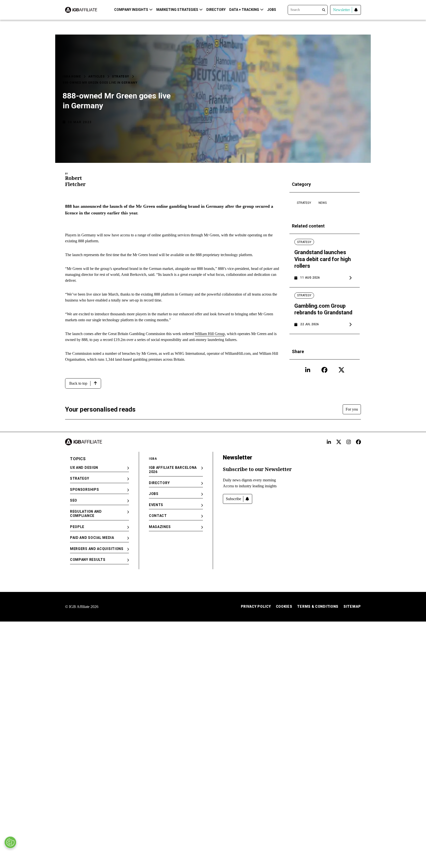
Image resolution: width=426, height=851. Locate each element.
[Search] (308, 9)
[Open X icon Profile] (341, 370)
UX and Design (84, 468)
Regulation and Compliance (86, 514)
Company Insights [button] (131, 10)
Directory (216, 10)
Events (156, 505)
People (77, 527)
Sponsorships (84, 490)
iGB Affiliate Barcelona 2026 (173, 470)
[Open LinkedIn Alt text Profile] (328, 441)
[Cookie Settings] (10, 842)
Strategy (120, 76)
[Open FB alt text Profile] (358, 441)
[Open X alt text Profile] (338, 441)
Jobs (271, 10)
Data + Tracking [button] (244, 10)
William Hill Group (210, 334)
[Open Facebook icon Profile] (324, 370)
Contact (158, 516)
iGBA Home (72, 76)
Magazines (160, 527)
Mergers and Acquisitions (97, 549)
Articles (96, 76)
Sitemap (352, 606)
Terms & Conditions (317, 606)
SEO (73, 500)
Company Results (88, 560)
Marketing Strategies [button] (177, 10)
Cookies (284, 606)
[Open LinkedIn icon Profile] (308, 370)
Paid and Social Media (92, 538)
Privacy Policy (256, 606)
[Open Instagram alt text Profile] (348, 441)
